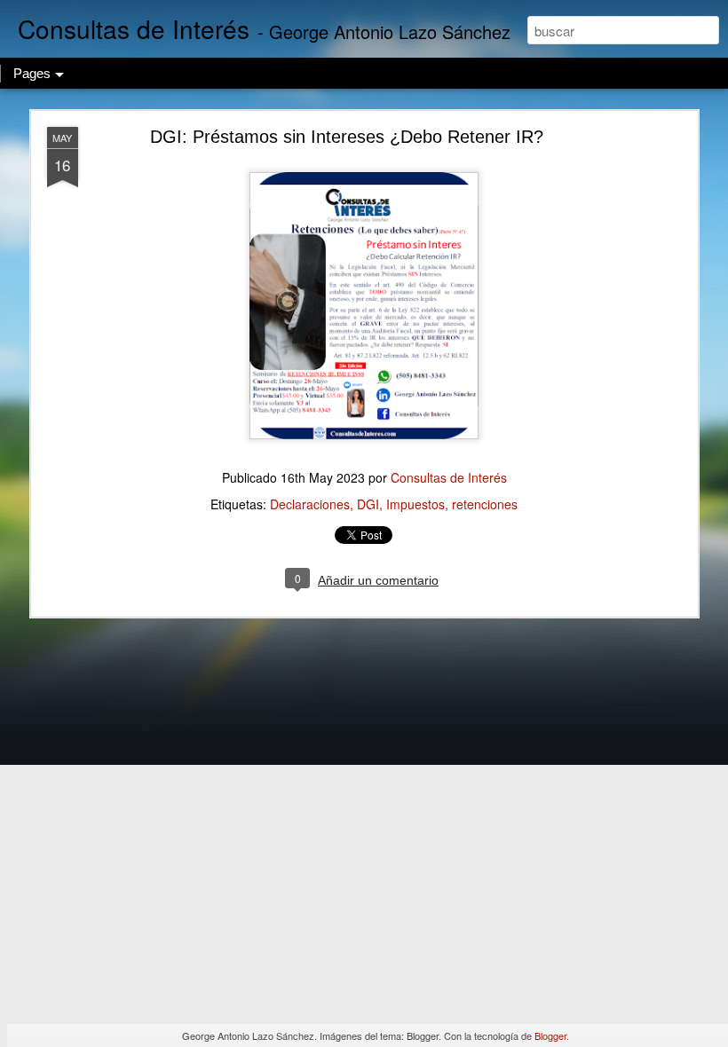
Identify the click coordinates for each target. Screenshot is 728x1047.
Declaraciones (310, 504)
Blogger (550, 1035)
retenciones (485, 504)
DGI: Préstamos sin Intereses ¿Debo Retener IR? (346, 136)
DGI (368, 504)
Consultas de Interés (449, 477)
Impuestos (415, 504)
